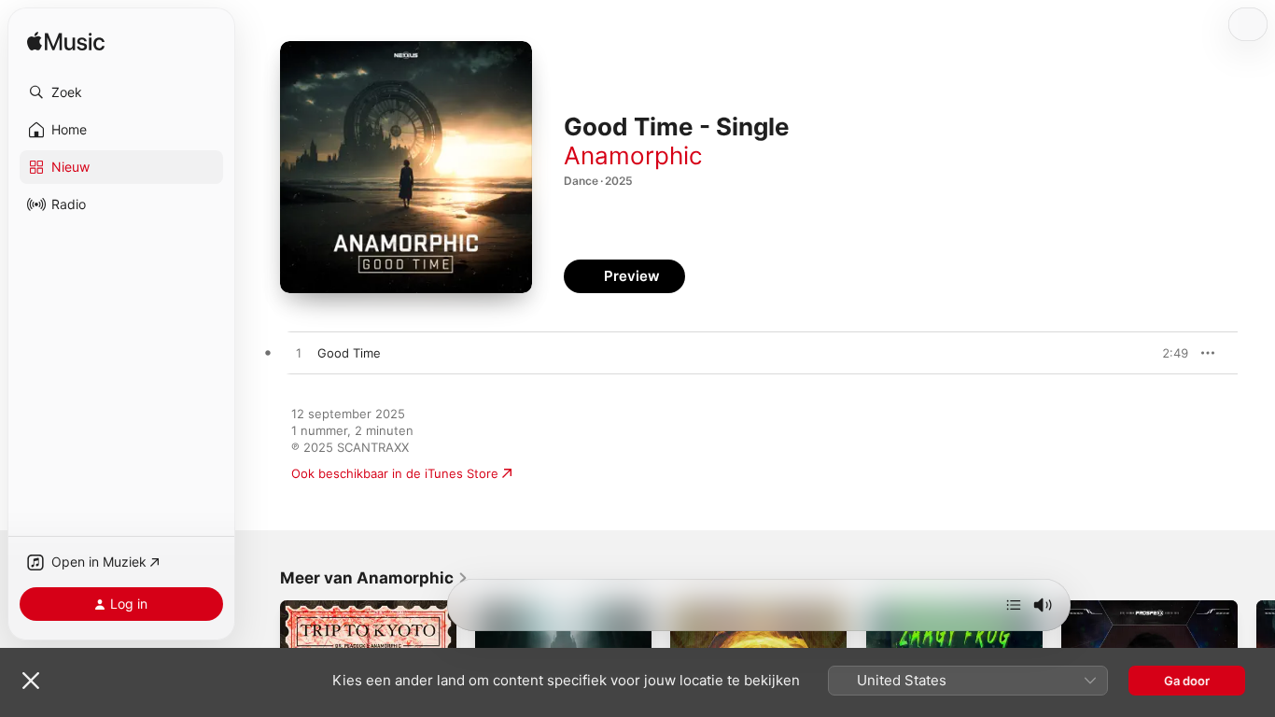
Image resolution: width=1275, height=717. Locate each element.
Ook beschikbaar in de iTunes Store (394, 473)
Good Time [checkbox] (349, 352)
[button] (121, 92)
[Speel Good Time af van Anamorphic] (298, 353)
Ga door (1187, 680)
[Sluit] (30, 680)
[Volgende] (1013, 605)
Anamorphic (633, 155)
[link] (374, 578)
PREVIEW (1167, 352)
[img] (66, 42)
